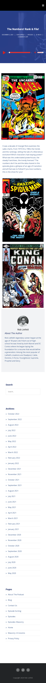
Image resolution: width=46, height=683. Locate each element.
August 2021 (13, 491)
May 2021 (12, 507)
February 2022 (14, 458)
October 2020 (13, 546)
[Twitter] (23, 670)
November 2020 (14, 540)
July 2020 (11, 562)
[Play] (4, 52)
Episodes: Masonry (16, 622)
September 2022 (15, 419)
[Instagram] (28, 670)
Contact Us (12, 605)
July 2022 (11, 430)
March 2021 (13, 518)
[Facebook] (18, 670)
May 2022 (12, 441)
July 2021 (11, 496)
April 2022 (12, 447)
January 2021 (13, 529)
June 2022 (12, 436)
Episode (30, 35)
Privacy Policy (13, 638)
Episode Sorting (14, 611)
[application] (23, 52)
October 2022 (13, 414)
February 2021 (14, 524)
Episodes (11, 616)
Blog (10, 600)
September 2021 (15, 485)
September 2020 (15, 551)
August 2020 (13, 557)
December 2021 (14, 469)
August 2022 (13, 425)
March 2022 (13, 452)
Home (10, 627)
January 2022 (13, 463)
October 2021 (13, 480)
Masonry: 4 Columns (16, 633)
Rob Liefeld (20, 35)
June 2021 (12, 502)
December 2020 (14, 535)
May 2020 (12, 573)
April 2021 (12, 513)
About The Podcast (16, 594)
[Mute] (35, 53)
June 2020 (12, 567)
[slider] (40, 54)
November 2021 (14, 474)
